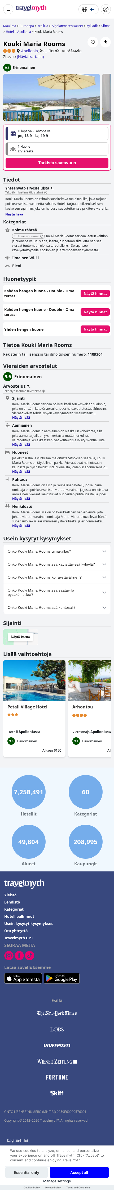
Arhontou (82, 707)
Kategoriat (14, 909)
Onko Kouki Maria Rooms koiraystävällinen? (45, 577)
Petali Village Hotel (27, 707)
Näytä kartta (20, 637)
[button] (57, 149)
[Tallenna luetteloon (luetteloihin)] (92, 42)
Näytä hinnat (95, 293)
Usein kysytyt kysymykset (28, 923)
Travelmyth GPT (18, 937)
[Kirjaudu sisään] (106, 9)
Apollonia (29, 50)
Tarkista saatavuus (57, 163)
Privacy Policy (53, 1187)
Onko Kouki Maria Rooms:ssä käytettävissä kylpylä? (51, 564)
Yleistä (10, 894)
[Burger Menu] (8, 9)
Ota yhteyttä (16, 930)
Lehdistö (12, 902)
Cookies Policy (32, 1187)
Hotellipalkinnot (19, 916)
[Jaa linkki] (105, 42)
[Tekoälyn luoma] (41, 236)
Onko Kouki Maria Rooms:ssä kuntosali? (42, 607)
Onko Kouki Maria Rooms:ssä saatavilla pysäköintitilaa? (41, 592)
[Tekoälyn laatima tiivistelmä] (45, 192)
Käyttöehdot (17, 1140)
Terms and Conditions (78, 1187)
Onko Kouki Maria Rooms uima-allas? (39, 551)
